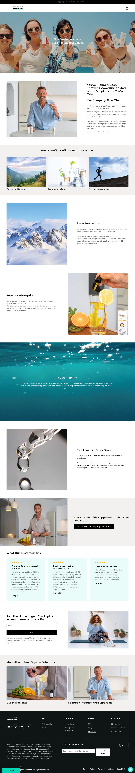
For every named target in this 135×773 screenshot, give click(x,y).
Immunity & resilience (48, 388)
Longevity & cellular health (48, 400)
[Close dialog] (103, 369)
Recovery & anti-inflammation (48, 394)
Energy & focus (48, 382)
